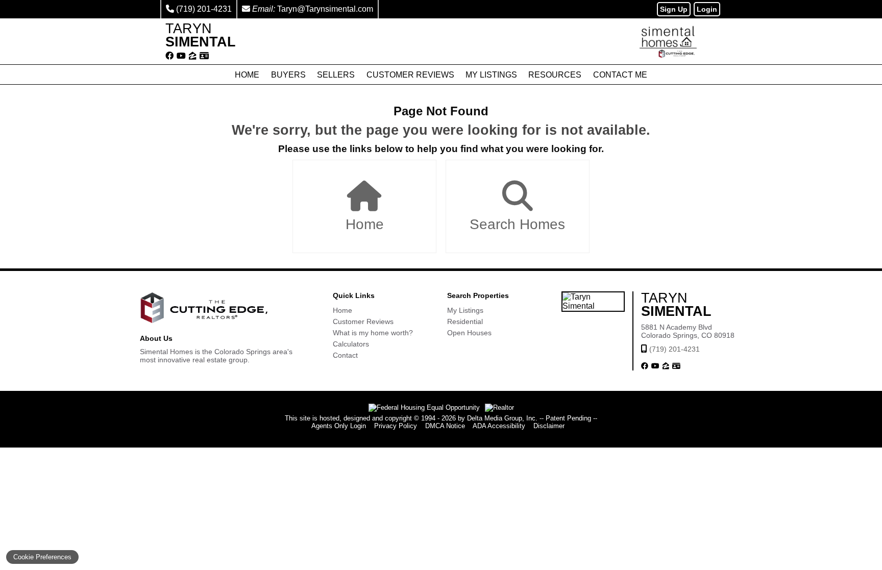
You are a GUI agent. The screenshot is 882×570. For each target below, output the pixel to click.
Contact (345, 355)
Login (707, 9)
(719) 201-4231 (204, 9)
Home (247, 74)
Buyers (288, 74)
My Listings (491, 74)
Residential (465, 321)
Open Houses (469, 333)
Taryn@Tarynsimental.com (325, 9)
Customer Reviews (410, 74)
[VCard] (204, 56)
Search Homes (517, 224)
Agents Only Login (338, 426)
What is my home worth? (373, 333)
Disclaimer (549, 426)
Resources (554, 74)
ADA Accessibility (499, 426)
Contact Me (620, 74)
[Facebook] (169, 56)
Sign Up (674, 9)
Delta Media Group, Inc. (502, 418)
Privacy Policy (395, 426)
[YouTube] (181, 56)
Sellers (336, 74)
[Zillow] (193, 56)
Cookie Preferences (42, 557)
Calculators (351, 344)
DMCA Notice (445, 426)
